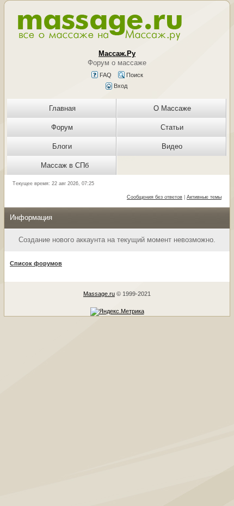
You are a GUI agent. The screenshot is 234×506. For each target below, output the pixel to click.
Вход (119, 86)
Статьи (172, 127)
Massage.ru (99, 293)
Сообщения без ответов (154, 197)
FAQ (105, 75)
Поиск (134, 75)
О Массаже (172, 108)
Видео (172, 146)
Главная (62, 108)
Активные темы (204, 197)
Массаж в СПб (65, 165)
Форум (62, 127)
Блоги (62, 146)
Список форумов (36, 263)
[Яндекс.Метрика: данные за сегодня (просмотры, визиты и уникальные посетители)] (117, 311)
